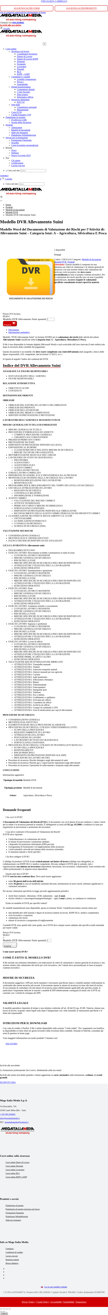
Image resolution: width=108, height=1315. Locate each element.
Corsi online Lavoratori (15, 1170)
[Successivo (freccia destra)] (4, 1311)
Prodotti (71, 262)
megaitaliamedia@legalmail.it (17, 1122)
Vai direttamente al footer (35, 12)
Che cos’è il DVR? (14, 817)
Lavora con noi (12, 1256)
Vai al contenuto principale (12, 12)
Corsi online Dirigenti (14, 1166)
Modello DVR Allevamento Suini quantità (24, 319)
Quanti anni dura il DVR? (17, 874)
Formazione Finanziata (15, 1213)
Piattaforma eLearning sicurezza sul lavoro (23, 1209)
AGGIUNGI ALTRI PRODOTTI (81, 8)
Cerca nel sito (13, 170)
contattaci (4, 175)
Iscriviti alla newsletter (10, 25)
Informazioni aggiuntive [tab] (19, 332)
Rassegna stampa (12, 1260)
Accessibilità (56, 1302)
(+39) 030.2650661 (7, 1114)
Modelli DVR (60, 262)
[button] (54, 817)
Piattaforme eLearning (14, 1205)
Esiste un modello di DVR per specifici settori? (26, 903)
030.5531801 (11, 1044)
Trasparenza (81, 1302)
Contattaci (10, 1249)
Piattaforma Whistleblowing (17, 1216)
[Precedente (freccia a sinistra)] (1, 1311)
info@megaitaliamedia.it (10, 1118)
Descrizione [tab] (13, 330)
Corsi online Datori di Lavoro (17, 1162)
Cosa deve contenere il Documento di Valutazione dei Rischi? (33, 832)
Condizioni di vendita (14, 1252)
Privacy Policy (28, 1302)
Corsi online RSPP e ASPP (16, 1177)
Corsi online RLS (13, 1173)
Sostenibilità (68, 1302)
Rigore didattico (12, 1263)
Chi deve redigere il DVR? (18, 856)
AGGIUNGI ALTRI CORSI (27, 8)
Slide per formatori (13, 1220)
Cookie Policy (42, 1302)
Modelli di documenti (91, 259)
